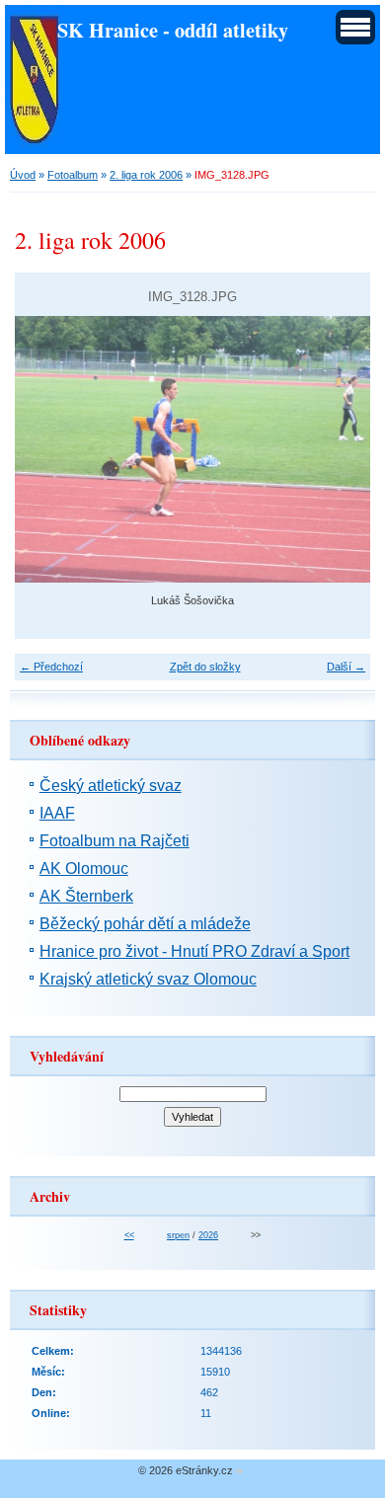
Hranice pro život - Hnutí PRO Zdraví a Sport (194, 951)
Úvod (23, 175)
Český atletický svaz (110, 785)
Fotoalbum (72, 175)
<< (129, 1235)
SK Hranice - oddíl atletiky (172, 29)
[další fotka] (338, 449)
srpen (178, 1235)
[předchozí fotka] (47, 449)
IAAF (57, 813)
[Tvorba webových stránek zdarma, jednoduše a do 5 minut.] (240, 1471)
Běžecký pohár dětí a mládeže (145, 923)
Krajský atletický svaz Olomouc (148, 979)
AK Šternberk (86, 896)
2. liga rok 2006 (146, 175)
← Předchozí (51, 666)
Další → (346, 666)
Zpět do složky (205, 666)
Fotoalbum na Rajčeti (114, 840)
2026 (208, 1235)
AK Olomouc (83, 868)
